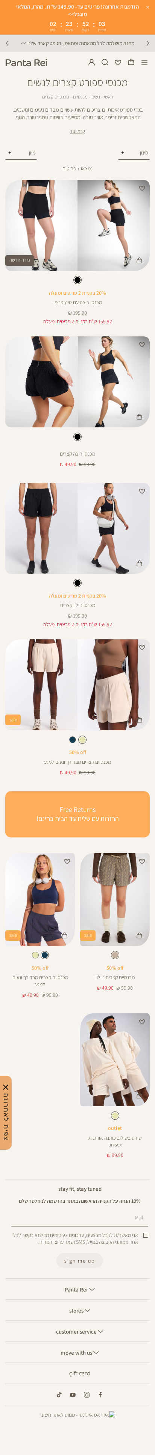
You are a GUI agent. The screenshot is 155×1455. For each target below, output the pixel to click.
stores (77, 1310)
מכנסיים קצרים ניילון (115, 977)
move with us (77, 1352)
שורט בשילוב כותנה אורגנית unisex (115, 1141)
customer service (77, 1331)
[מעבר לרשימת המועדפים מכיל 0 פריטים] (118, 62)
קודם (7, 43)
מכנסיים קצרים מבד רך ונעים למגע (77, 762)
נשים (95, 97)
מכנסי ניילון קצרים (77, 605)
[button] (131, 62)
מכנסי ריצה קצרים (77, 453)
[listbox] (77, 281)
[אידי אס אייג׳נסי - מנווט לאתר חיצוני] (77, 1414)
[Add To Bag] (139, 260)
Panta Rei (77, 1289)
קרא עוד (77, 130)
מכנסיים (80, 97)
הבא (148, 43)
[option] (77, 280)
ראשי (108, 97)
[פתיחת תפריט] (144, 62)
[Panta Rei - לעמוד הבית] (26, 63)
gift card (79, 1373)
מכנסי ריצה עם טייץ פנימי (77, 302)
